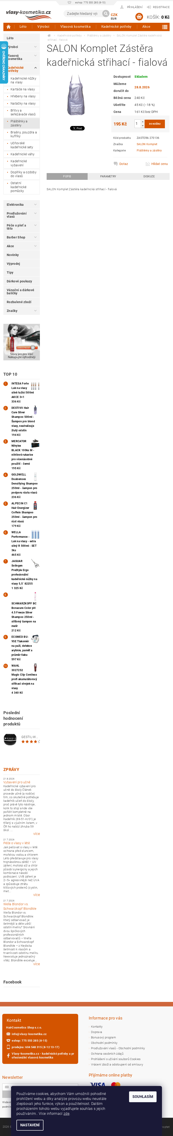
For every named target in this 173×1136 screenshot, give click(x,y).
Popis (67, 176)
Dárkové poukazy (19, 281)
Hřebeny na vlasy (23, 96)
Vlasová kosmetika (75, 27)
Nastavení (30, 1125)
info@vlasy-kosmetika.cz (29, 1034)
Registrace (161, 7)
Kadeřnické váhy (23, 154)
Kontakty (97, 1026)
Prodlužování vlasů (17, 215)
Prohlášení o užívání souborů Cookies (116, 1059)
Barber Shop (16, 237)
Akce (146, 27)
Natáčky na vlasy (23, 103)
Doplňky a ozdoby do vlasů (23, 174)
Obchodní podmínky (104, 1043)
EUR (113, 18)
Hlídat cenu (159, 164)
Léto (23, 27)
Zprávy (11, 769)
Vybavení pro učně (16, 782)
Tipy (10, 272)
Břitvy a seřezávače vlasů (23, 112)
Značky (12, 311)
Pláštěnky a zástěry (19, 123)
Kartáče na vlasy (23, 89)
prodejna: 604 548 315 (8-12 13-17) (35, 1047)
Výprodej (13, 263)
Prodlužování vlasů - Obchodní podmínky (118, 1048)
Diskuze (149, 176)
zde (66, 1113)
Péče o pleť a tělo (16, 227)
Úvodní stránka (8, 26)
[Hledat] (105, 13)
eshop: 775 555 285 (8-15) (29, 1040)
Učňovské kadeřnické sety (22, 145)
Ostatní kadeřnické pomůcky (18, 187)
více (36, 834)
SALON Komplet (147, 144)
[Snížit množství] (143, 125)
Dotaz (123, 164)
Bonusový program (103, 1037)
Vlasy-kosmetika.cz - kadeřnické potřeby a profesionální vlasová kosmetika (43, 1055)
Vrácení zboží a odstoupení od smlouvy (117, 1064)
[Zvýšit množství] (143, 121)
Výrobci (43, 27)
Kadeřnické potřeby (116, 27)
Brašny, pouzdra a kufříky (24, 134)
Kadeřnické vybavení (19, 163)
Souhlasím (142, 1097)
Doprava (96, 1032)
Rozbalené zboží (19, 302)
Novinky (13, 255)
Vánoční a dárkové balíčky (20, 291)
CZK (114, 15)
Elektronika (15, 204)
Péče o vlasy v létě (16, 843)
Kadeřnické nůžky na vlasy (23, 80)
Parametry (108, 176)
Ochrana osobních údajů (107, 1053)
